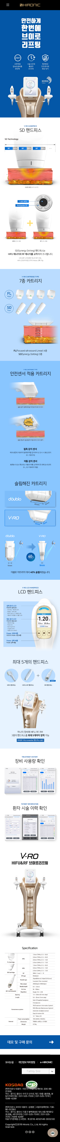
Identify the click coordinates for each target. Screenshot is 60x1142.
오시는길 (9, 1062)
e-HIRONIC (46, 1062)
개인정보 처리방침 (26, 1062)
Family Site (33, 1071)
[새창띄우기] (32, 1088)
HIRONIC (30, 5)
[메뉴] (8, 5)
